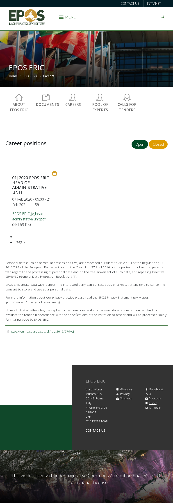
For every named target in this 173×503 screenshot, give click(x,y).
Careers (48, 76)
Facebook (156, 389)
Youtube (155, 398)
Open (139, 144)
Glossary (126, 389)
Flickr (153, 403)
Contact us (130, 3)
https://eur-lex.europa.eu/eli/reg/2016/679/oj (42, 331)
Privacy (125, 394)
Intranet (154, 3)
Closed (158, 144)
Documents (47, 104)
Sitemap (126, 398)
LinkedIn (155, 407)
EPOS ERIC (30, 76)
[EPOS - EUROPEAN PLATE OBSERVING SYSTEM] (27, 16)
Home (13, 76)
